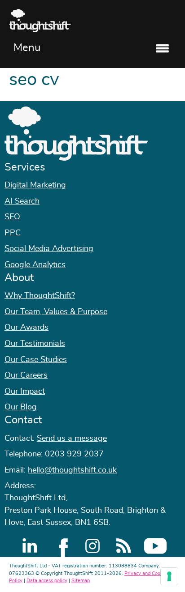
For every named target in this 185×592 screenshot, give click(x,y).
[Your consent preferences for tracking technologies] (169, 576)
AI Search (22, 201)
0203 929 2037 (74, 454)
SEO (12, 217)
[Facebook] (61, 546)
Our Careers (26, 375)
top (174, 296)
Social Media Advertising (48, 249)
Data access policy (46, 580)
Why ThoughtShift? (39, 296)
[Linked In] (29, 546)
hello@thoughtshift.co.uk (72, 470)
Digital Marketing (35, 185)
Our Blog (20, 407)
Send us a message (72, 438)
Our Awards (26, 328)
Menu (26, 48)
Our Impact (24, 392)
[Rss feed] (124, 546)
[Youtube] (155, 546)
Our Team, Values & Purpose (55, 312)
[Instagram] (92, 546)
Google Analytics (35, 265)
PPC (12, 233)
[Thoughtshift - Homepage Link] (92, 20)
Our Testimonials (34, 344)
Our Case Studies (35, 360)
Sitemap (80, 580)
